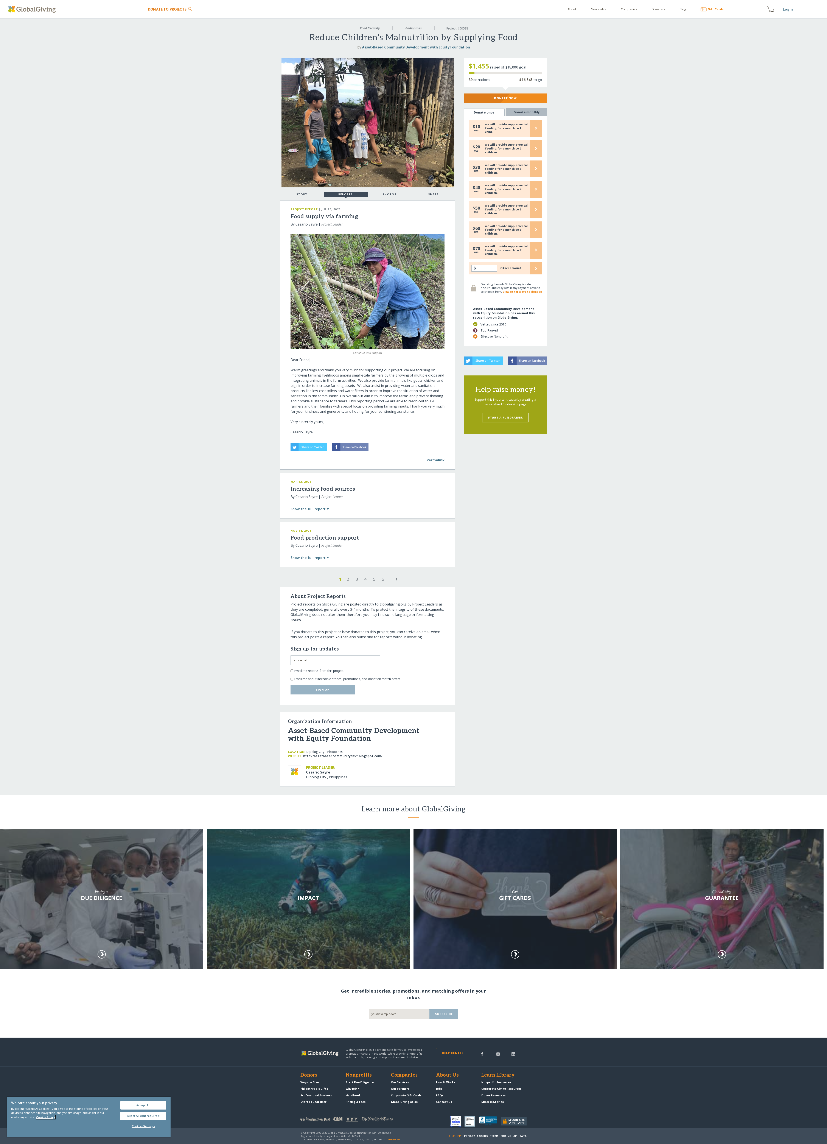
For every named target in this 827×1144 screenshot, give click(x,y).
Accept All (143, 1105)
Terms (494, 1136)
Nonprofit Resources (496, 1082)
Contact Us (444, 1102)
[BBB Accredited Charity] (490, 1121)
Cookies (482, 1136)
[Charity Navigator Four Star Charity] (457, 1121)
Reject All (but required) (143, 1116)
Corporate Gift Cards (406, 1095)
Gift (715, 9)
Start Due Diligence (360, 1082)
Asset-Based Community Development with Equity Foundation (416, 47)
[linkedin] (513, 1053)
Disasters (658, 9)
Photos (389, 194)
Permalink (436, 460)
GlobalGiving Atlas (404, 1102)
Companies (629, 9)
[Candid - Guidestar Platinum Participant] (472, 1121)
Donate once (484, 112)
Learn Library (498, 1075)
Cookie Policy (45, 1117)
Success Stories (492, 1102)
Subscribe (444, 1014)
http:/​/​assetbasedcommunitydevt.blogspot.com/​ (342, 756)
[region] (89, 1117)
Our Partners (400, 1089)
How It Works (445, 1082)
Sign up (322, 689)
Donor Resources (493, 1095)
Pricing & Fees (355, 1102)
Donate (167, 9)
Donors (308, 1075)
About (572, 9)
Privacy (469, 1136)
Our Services (400, 1082)
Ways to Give (309, 1082)
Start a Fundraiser (505, 417)
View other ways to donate (522, 292)
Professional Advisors (316, 1095)
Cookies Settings (143, 1126)
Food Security (370, 28)
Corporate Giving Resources (501, 1089)
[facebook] (482, 1053)
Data (522, 1136)
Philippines (413, 28)
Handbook (353, 1095)
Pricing (506, 1136)
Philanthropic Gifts (314, 1089)
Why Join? (352, 1089)
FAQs (439, 1095)
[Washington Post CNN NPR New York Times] (357, 1120)
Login (788, 9)
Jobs (439, 1089)
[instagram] (498, 1053)
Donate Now (505, 98)
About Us (447, 1075)
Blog (682, 9)
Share (433, 194)
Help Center (453, 1053)
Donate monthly (527, 112)
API (515, 1136)
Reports (345, 194)
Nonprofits (598, 9)
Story (301, 194)
